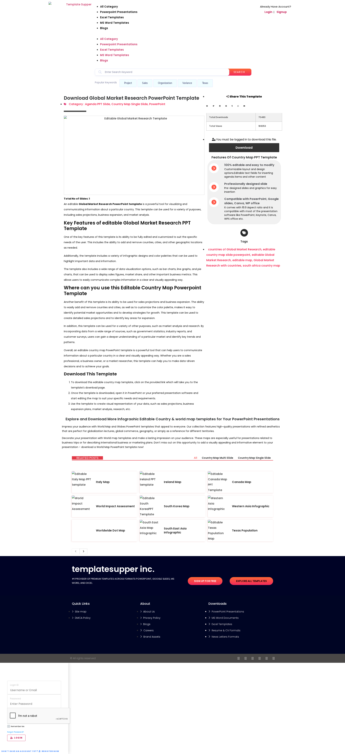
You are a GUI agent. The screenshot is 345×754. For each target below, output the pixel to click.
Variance (187, 83)
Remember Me (17, 726)
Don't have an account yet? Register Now (30, 751)
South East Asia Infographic (175, 530)
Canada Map (241, 482)
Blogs (104, 28)
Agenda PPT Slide (97, 104)
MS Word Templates (114, 23)
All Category (109, 6)
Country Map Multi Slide (217, 458)
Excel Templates (112, 17)
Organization (165, 83)
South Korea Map (176, 506)
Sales (145, 83)
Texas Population (244, 530)
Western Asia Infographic (250, 506)
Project (128, 83)
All (195, 458)
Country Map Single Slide (129, 104)
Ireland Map (172, 482)
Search (239, 72)
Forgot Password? (15, 732)
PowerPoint (157, 104)
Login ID (14, 685)
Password (15, 699)
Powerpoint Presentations (118, 12)
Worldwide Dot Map (110, 530)
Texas (205, 83)
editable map (242, 260)
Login (268, 12)
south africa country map (261, 265)
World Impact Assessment (115, 506)
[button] (173, 33)
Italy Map (103, 482)
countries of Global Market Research (234, 249)
